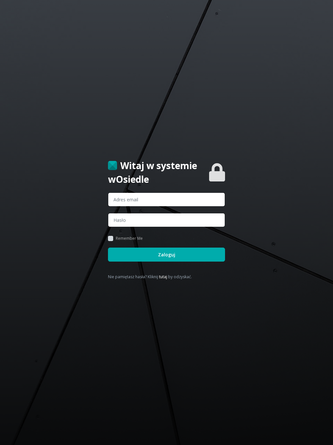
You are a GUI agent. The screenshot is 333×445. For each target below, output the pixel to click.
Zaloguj (166, 254)
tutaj (163, 277)
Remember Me (129, 238)
